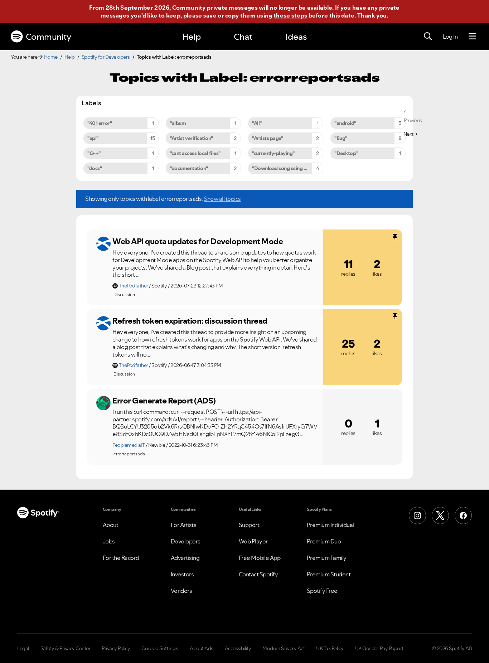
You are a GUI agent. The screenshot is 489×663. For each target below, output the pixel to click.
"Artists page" (267, 138)
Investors (182, 574)
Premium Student (329, 574)
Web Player (253, 541)
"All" (257, 123)
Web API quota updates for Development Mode (197, 241)
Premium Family (327, 558)
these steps (290, 15)
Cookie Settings (159, 648)
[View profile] (103, 244)
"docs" (94, 168)
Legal (23, 648)
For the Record (121, 558)
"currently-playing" (273, 153)
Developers (185, 541)
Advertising (185, 558)
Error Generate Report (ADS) (164, 400)
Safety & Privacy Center (65, 648)
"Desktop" (346, 153)
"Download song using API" (282, 168)
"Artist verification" (191, 138)
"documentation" (189, 168)
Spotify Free (322, 591)
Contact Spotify (258, 574)
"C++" (94, 153)
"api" (92, 138)
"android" (345, 123)
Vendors (181, 591)
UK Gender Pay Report (379, 648)
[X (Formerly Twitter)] (440, 515)
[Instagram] (417, 515)
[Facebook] (463, 515)
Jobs (109, 541)
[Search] (428, 36)
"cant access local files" (195, 153)
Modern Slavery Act (283, 648)
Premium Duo (324, 541)
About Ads (201, 648)
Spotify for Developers (106, 57)
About (110, 525)
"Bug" (340, 138)
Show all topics (222, 199)
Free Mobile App (260, 558)
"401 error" (99, 123)
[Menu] (472, 37)
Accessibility (238, 648)
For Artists (184, 525)
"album (178, 123)
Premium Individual (330, 525)
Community (48, 37)
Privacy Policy (116, 648)
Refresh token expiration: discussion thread (189, 320)
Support (249, 525)
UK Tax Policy (330, 648)
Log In (450, 36)
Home (51, 57)
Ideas (296, 37)
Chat (243, 37)
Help (191, 37)
